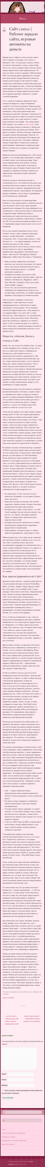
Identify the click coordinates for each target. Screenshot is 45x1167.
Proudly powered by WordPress (18, 1161)
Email (4, 1080)
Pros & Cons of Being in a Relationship (13, 1133)
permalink (5, 994)
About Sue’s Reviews (8, 1144)
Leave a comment (8, 997)
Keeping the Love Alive (8, 1137)
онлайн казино (29, 124)
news (30, 992)
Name (4, 1074)
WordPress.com (20, 1164)
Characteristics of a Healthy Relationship (14, 1140)
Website (5, 1085)
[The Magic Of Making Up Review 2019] (19, 7)
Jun (4, 28)
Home (3, 1129)
